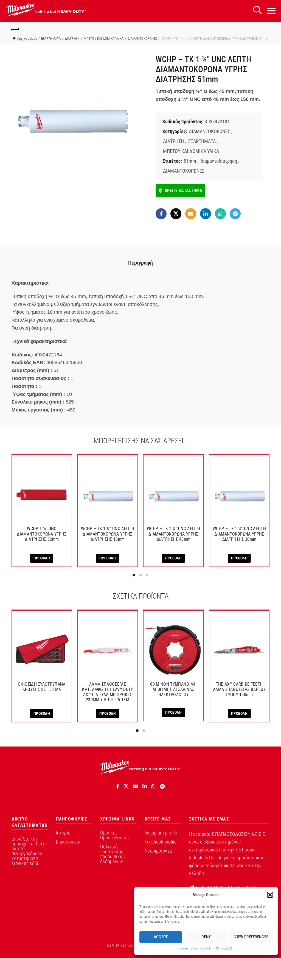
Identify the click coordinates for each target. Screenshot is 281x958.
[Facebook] (161, 213)
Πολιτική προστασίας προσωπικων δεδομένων (113, 854)
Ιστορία (63, 833)
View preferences (251, 936)
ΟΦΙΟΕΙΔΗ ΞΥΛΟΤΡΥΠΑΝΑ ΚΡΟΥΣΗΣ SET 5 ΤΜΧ (41, 687)
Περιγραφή (140, 262)
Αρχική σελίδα (27, 38)
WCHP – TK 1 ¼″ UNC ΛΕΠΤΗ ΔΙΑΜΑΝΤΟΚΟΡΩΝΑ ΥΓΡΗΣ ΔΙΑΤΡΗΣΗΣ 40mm (173, 534)
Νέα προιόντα (158, 851)
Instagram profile (161, 833)
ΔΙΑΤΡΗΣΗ (72, 38)
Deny (206, 936)
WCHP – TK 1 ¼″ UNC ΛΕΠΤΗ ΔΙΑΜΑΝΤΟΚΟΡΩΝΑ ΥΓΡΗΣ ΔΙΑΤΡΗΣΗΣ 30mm (239, 534)
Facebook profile (160, 842)
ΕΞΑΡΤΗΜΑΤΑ (51, 38)
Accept (161, 936)
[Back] (15, 28)
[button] (270, 894)
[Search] (257, 10)
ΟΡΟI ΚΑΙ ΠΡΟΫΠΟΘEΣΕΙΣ (216, 948)
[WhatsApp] (220, 213)
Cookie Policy (188, 948)
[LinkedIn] (205, 213)
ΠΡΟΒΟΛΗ (41, 558)
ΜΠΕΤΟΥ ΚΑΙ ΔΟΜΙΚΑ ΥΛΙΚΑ (103, 38)
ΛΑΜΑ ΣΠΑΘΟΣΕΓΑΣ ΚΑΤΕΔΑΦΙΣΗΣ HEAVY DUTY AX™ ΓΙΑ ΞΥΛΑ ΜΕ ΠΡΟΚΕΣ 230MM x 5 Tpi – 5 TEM (107, 692)
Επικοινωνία (68, 842)
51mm (190, 161)
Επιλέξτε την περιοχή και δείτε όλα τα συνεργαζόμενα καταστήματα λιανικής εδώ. (29, 851)
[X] (175, 213)
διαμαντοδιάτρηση (219, 161)
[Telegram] (235, 213)
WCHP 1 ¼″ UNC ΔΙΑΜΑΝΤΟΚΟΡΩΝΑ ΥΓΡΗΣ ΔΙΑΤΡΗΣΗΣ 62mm (41, 534)
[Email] (190, 213)
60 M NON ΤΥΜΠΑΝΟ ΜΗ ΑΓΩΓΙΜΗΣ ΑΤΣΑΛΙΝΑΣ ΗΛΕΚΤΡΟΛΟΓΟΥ (173, 689)
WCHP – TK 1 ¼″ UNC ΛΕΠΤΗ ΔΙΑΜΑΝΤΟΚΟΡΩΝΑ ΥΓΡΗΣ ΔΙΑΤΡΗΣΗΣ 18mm (107, 534)
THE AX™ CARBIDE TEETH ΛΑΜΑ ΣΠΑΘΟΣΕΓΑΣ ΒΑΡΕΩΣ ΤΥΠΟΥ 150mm (239, 689)
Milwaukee (133, 945)
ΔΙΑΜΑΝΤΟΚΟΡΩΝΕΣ (142, 38)
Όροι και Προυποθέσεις (114, 835)
